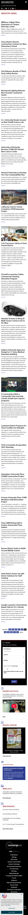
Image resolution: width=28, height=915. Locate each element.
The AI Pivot (14, 892)
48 (5, 632)
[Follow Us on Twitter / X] (4, 8)
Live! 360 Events (14, 869)
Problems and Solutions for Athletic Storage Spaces (13, 769)
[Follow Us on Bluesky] (6, 8)
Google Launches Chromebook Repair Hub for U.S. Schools (14, 606)
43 (13, 629)
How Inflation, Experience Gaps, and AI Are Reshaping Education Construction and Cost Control (13, 695)
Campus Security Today (14, 862)
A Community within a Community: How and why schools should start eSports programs (13, 397)
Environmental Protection (14, 866)
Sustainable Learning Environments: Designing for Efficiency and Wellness (12, 792)
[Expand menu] (26, 2)
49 (8, 632)
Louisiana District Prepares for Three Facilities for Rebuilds (13, 426)
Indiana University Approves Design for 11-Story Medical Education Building (13, 352)
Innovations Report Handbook (11, 809)
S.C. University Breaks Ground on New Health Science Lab (13, 121)
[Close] (21, 894)
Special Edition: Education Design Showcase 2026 (14, 751)
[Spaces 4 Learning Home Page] (7, 2)
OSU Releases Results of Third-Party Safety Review (13, 72)
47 (25, 629)
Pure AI (14, 878)
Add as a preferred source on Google (9, 5)
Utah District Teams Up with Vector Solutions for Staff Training (12, 575)
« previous (5, 629)
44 (16, 629)
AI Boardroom (14, 855)
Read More (10, 778)
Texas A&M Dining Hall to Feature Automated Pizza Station (11, 525)
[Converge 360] (14, 845)
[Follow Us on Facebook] (8, 8)
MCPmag (14, 871)
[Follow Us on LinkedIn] (2, 8)
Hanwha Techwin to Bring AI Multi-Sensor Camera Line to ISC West (13, 320)
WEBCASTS (7, 788)
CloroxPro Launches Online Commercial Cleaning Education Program (12, 276)
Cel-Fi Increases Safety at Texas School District (14, 244)
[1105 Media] (14, 851)
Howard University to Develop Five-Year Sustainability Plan (13, 173)
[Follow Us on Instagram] (10, 8)
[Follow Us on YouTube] (13, 8)
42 (9, 629)
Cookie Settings (11, 908)
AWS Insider (14, 859)
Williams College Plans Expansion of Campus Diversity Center (10, 24)
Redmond (14, 880)
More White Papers (8, 829)
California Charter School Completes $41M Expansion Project (12, 208)
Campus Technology (14, 864)
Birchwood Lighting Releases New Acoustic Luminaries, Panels (13, 92)
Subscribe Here (7, 756)
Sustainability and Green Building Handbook (12, 819)
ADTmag (14, 857)
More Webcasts (7, 798)
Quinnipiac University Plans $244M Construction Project (12, 475)
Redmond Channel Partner (14, 882)
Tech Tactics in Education (14, 889)
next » (21, 632)
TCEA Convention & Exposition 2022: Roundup (13, 446)
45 (19, 629)
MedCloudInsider (14, 873)
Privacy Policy (15, 666)
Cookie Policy (7, 905)
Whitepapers (8, 806)
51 (14, 632)
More (4, 717)
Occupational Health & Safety (14, 875)
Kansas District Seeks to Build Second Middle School (13, 549)
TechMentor (14, 887)
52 (17, 632)
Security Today (14, 885)
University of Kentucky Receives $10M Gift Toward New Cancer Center (12, 149)
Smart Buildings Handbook (10, 814)
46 (22, 629)
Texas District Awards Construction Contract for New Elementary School (13, 43)
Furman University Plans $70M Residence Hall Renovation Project (13, 499)
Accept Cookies (12, 912)
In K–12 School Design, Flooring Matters (13, 824)
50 (11, 632)
